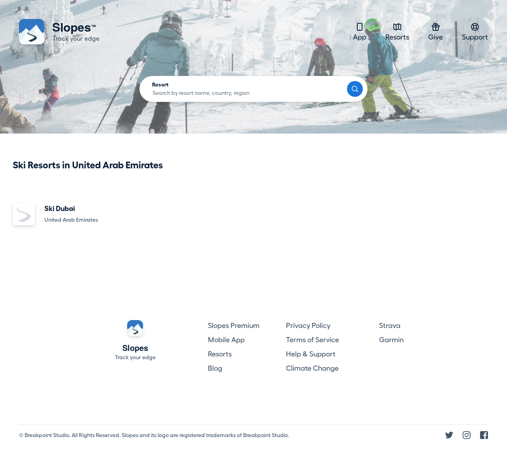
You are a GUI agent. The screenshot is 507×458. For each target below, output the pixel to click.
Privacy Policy (308, 325)
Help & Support (310, 354)
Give (435, 37)
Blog (215, 368)
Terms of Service (312, 339)
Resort (160, 84)
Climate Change (312, 368)
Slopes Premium (233, 325)
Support (475, 37)
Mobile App (226, 339)
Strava (389, 325)
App (359, 37)
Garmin (391, 339)
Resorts (397, 37)
